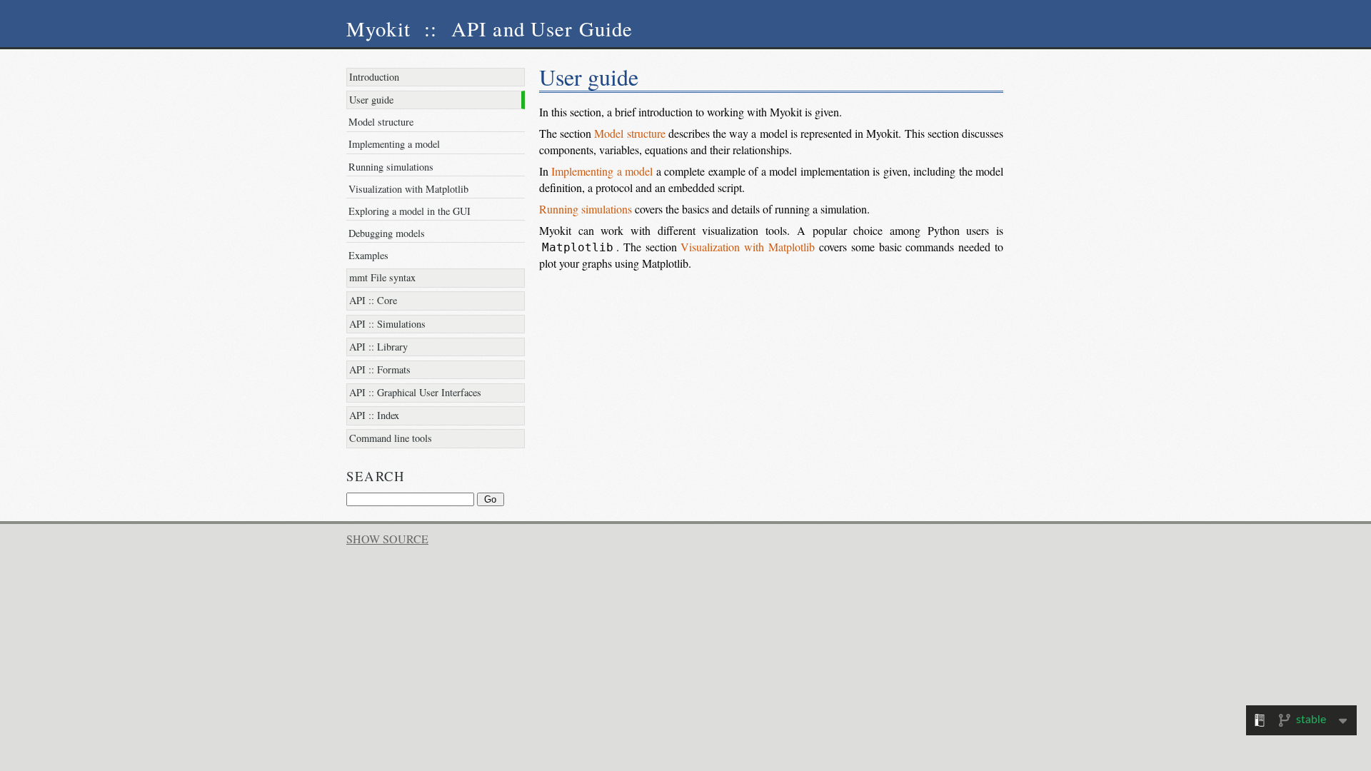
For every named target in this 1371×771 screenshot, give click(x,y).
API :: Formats (380, 369)
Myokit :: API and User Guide (489, 28)
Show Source (387, 538)
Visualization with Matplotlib (408, 189)
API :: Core (373, 300)
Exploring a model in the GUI (409, 211)
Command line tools (390, 438)
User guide (371, 99)
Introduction (374, 77)
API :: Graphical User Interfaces (415, 392)
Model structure (380, 121)
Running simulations (390, 166)
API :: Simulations (387, 324)
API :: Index (374, 415)
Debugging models (386, 233)
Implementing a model (394, 144)
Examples (368, 255)
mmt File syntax (382, 277)
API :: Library (378, 346)
